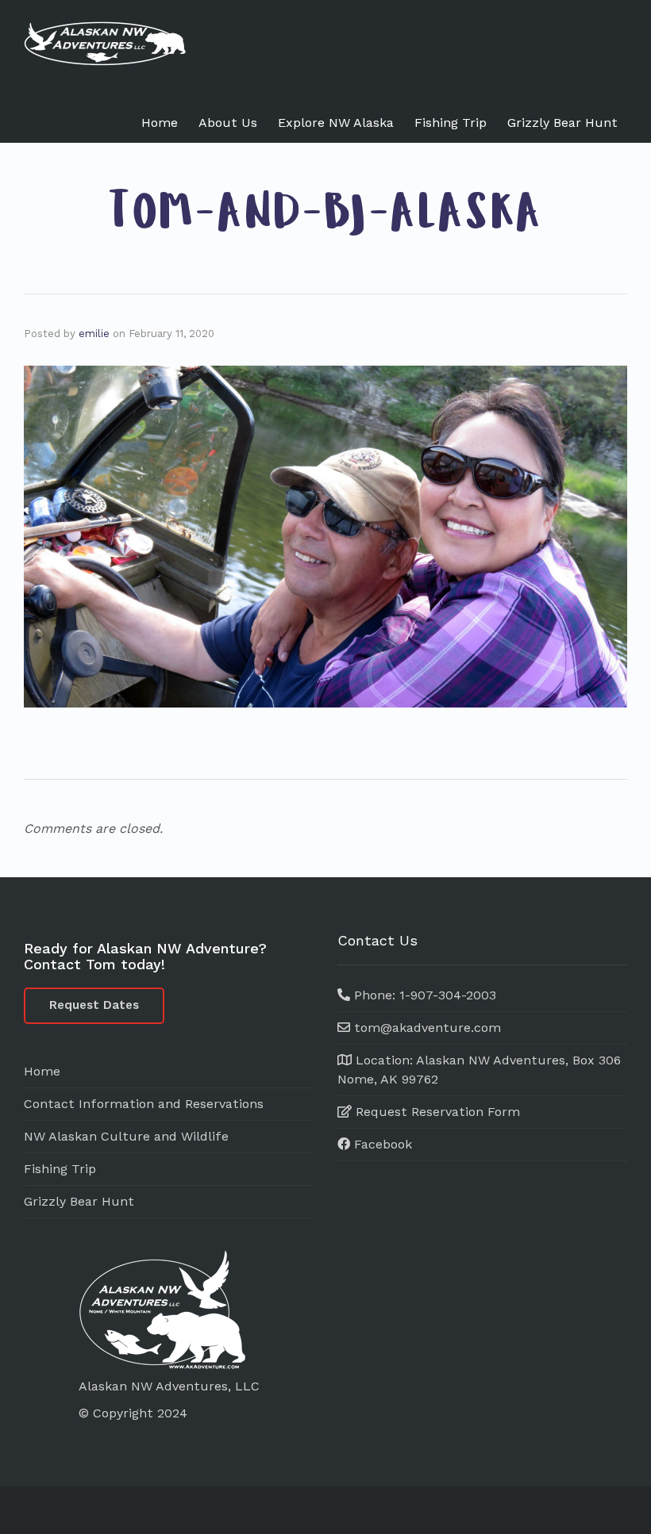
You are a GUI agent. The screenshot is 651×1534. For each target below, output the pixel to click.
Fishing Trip (450, 122)
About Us (227, 122)
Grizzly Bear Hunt (562, 122)
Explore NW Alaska (336, 122)
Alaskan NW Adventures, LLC (169, 1386)
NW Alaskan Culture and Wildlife (126, 1136)
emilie (94, 333)
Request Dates (94, 1005)
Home (159, 122)
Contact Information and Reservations (144, 1103)
